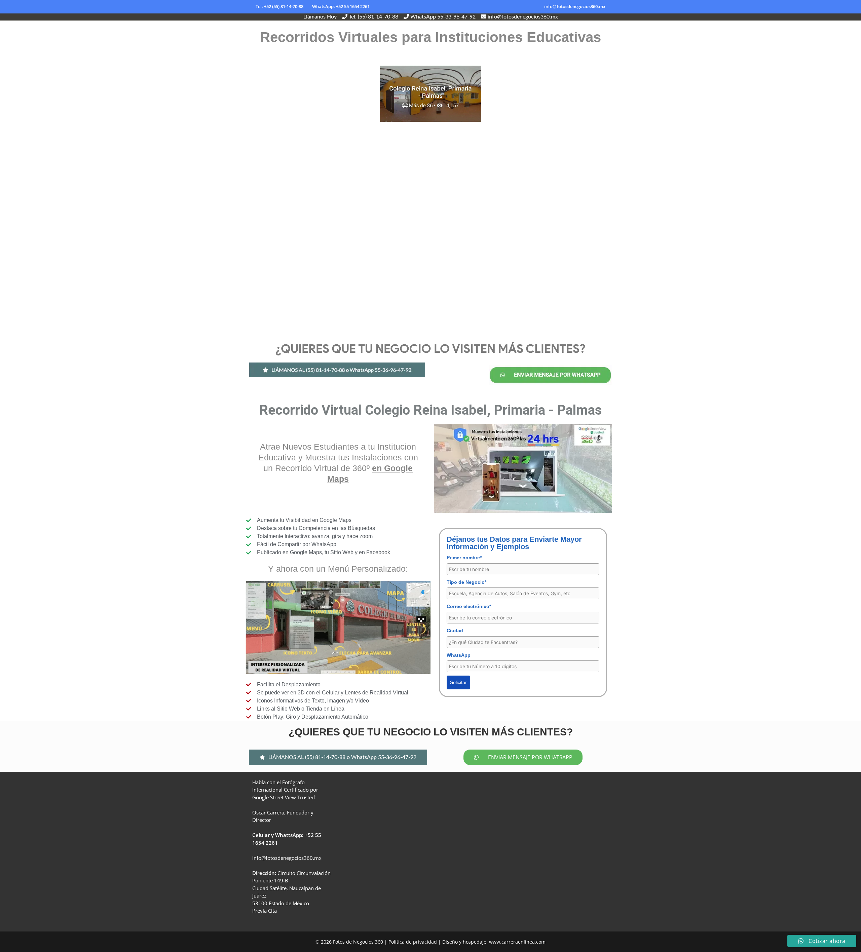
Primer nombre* (464, 557)
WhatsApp (459, 655)
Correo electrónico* (469, 606)
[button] (338, 757)
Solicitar (458, 682)
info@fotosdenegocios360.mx (574, 6)
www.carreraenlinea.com (517, 942)
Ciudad (455, 630)
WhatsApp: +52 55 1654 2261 (341, 6)
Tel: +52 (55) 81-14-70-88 (279, 6)
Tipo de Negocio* (466, 582)
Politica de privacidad (412, 942)
